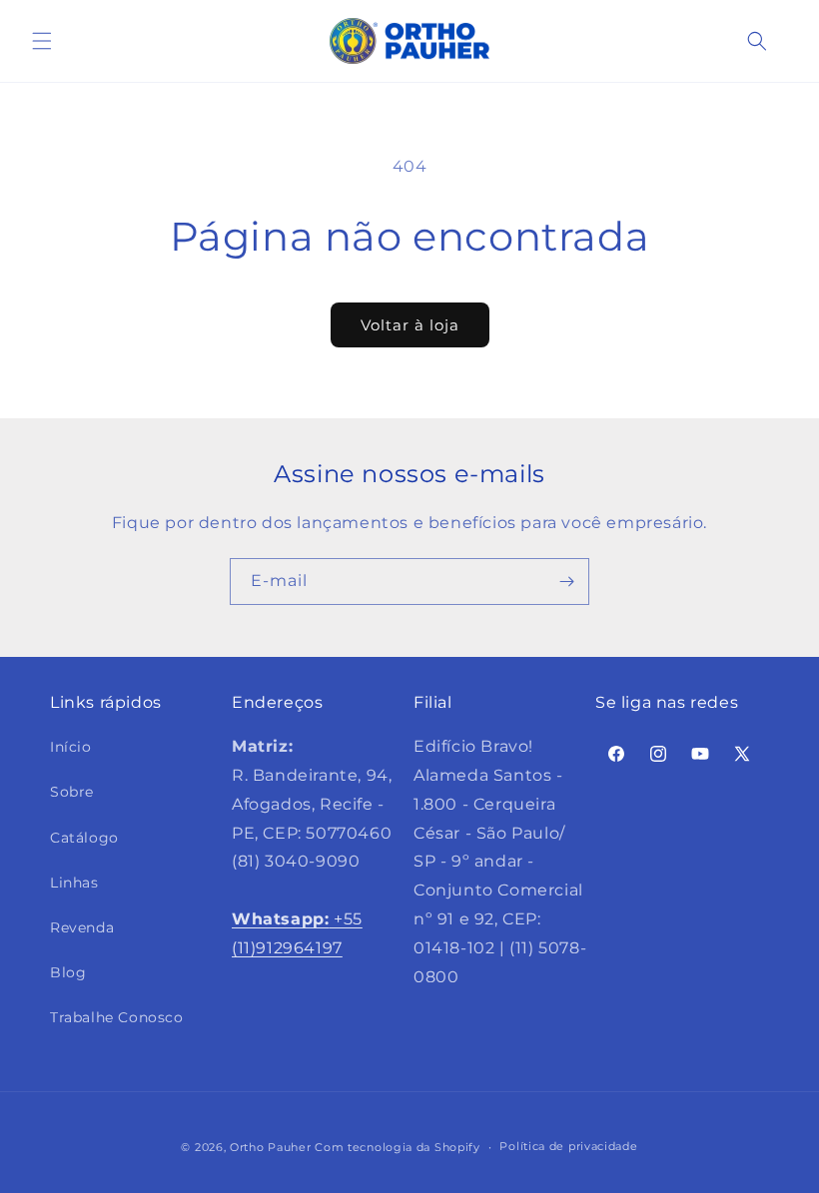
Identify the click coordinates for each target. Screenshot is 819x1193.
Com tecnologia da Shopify (397, 1147)
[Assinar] (566, 581)
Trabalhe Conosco (117, 1017)
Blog (68, 972)
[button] (42, 41)
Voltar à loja (410, 324)
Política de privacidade (568, 1146)
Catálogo (84, 838)
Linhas (74, 883)
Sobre (72, 792)
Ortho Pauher (270, 1147)
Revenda (82, 927)
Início (71, 747)
